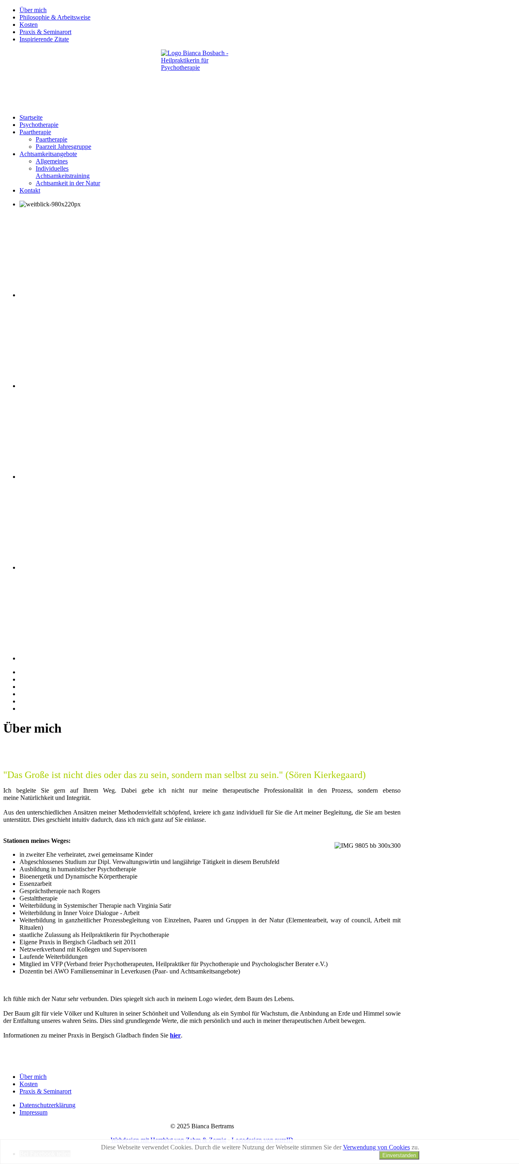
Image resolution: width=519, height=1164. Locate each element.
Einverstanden (399, 1155)
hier (175, 1035)
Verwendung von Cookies (376, 1147)
